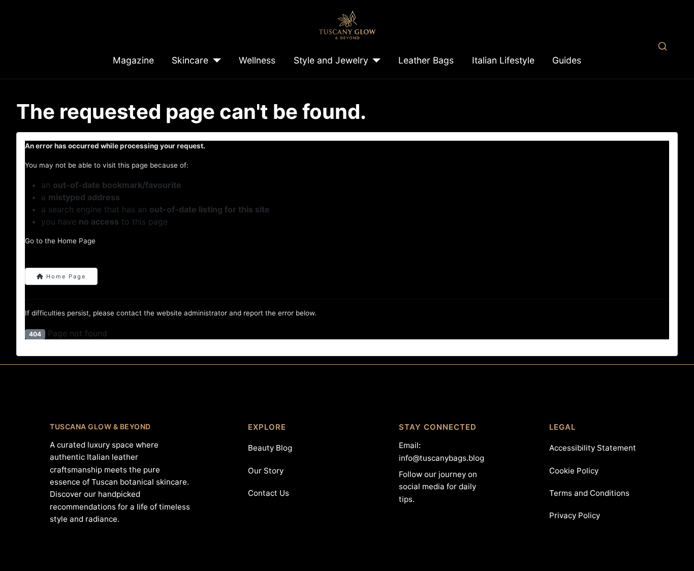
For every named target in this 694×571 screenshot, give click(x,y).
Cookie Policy (573, 470)
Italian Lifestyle (503, 60)
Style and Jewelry (331, 60)
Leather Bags (426, 60)
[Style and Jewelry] (374, 60)
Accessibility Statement (592, 448)
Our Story (265, 470)
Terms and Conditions (589, 493)
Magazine (133, 60)
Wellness (257, 60)
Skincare (190, 60)
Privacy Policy (574, 515)
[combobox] (662, 46)
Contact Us (268, 493)
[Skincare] (214, 60)
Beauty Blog (270, 448)
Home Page (65, 276)
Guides (566, 60)
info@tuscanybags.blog (441, 458)
